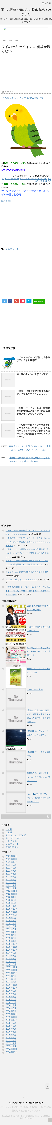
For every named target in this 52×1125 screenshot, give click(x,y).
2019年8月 (11, 920)
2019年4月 (11, 932)
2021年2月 (11, 885)
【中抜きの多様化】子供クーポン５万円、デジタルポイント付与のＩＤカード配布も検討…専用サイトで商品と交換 (28, 591)
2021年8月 (11, 868)
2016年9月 (11, 991)
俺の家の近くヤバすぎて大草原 (32, 374)
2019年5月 (11, 929)
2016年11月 (11, 985)
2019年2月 (11, 938)
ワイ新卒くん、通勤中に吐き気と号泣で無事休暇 (27, 572)
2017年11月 (11, 970)
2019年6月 (11, 926)
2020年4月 (11, 897)
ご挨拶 (9, 829)
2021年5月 (11, 876)
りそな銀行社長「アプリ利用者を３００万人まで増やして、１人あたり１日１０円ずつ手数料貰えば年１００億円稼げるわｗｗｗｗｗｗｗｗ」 (33, 431)
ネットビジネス (13, 838)
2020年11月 (11, 894)
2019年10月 (11, 915)
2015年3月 (11, 1040)
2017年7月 (11, 982)
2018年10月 (11, 950)
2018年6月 (11, 961)
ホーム (25, 1097)
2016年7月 (11, 996)
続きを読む (6, 201)
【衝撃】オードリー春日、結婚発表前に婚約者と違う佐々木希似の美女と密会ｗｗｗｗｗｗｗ (33, 411)
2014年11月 (11, 1049)
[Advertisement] (26, 225)
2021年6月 (11, 874)
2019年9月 (11, 917)
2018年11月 (11, 947)
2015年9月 (11, 1023)
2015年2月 (11, 1043)
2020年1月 (11, 906)
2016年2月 (11, 1011)
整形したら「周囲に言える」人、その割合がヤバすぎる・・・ (38, 777)
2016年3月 (11, 1008)
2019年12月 (11, 909)
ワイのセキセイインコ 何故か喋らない (23, 98)
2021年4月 (11, 879)
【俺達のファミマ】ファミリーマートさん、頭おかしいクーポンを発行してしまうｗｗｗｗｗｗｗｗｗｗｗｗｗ (28, 542)
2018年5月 (11, 964)
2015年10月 (11, 1020)
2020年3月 (11, 900)
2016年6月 (11, 999)
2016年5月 (11, 1002)
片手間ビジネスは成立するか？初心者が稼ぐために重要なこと (38, 651)
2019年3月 (11, 935)
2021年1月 (11, 888)
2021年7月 (11, 871)
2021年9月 (11, 865)
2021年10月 (11, 862)
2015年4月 (11, 1037)
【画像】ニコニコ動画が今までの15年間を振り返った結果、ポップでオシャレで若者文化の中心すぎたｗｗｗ (28, 553)
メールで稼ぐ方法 (35, 689)
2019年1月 (11, 941)
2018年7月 (11, 958)
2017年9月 (11, 976)
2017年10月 (11, 973)
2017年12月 (11, 967)
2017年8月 (11, 979)
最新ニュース (12, 249)
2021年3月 (11, 882)
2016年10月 (11, 988)
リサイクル (11, 841)
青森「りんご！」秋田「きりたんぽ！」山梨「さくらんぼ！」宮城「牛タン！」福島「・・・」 (30, 450)
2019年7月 (11, 923)
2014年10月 (11, 1052)
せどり (9, 832)
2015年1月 (11, 1046)
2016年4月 (11, 1005)
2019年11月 (11, 912)
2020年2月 (11, 903)
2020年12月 (11, 891)
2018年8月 (11, 955)
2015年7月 (11, 1029)
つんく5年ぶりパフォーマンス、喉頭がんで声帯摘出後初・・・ (38, 798)
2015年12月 (11, 1014)
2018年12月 (11, 944)
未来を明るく (12, 847)
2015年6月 (11, 1032)
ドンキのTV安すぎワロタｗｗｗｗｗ (21, 579)
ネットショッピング (16, 835)
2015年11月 (11, 1017)
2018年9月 (11, 953)
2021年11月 (11, 859)
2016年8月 (11, 994)
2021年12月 (11, 856)
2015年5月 (11, 1034)
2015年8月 (11, 1026)
